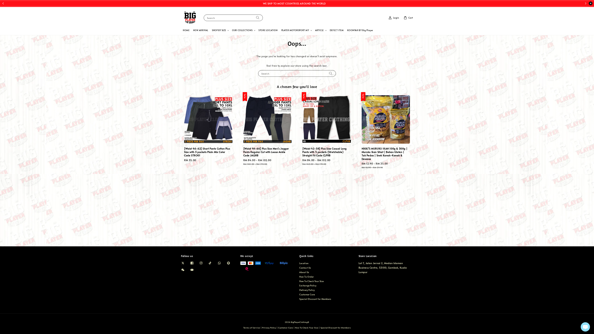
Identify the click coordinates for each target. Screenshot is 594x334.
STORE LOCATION (268, 30)
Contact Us (305, 267)
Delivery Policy (307, 290)
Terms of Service (251, 327)
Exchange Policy (307, 285)
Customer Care (307, 294)
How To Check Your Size (311, 281)
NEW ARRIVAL (200, 30)
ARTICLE (319, 30)
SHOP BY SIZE (219, 30)
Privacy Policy (269, 327)
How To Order (306, 276)
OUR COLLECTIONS (242, 30)
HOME (186, 30)
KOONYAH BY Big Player (360, 30)
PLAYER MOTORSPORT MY (295, 30)
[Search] (258, 18)
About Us (304, 272)
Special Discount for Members (315, 299)
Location (304, 263)
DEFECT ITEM (337, 30)
